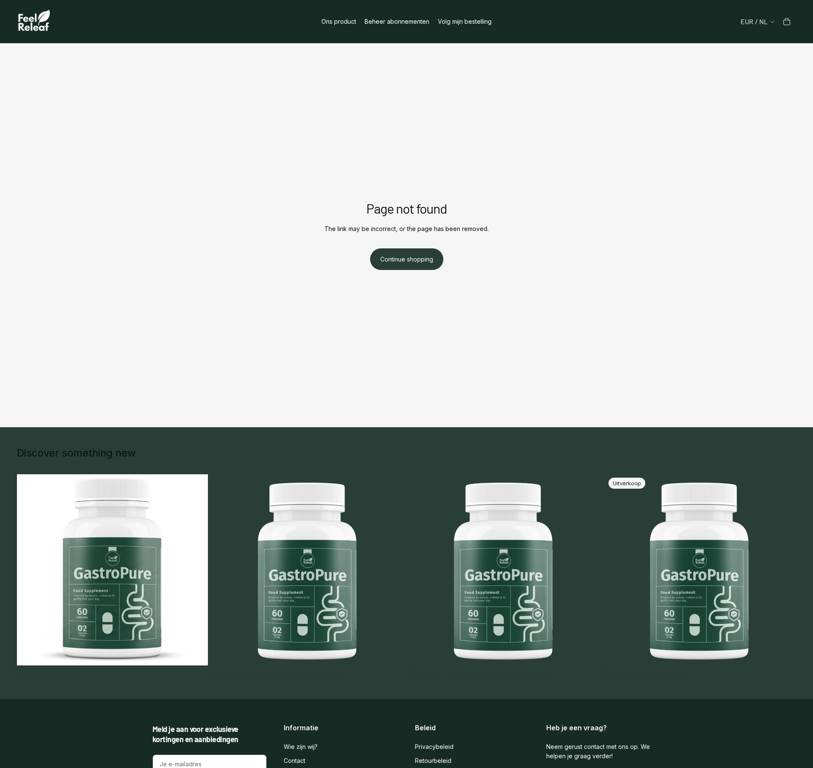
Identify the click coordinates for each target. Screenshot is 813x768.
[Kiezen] (194, 652)
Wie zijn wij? (301, 746)
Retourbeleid (433, 760)
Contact (294, 760)
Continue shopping (406, 259)
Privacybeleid (434, 746)
